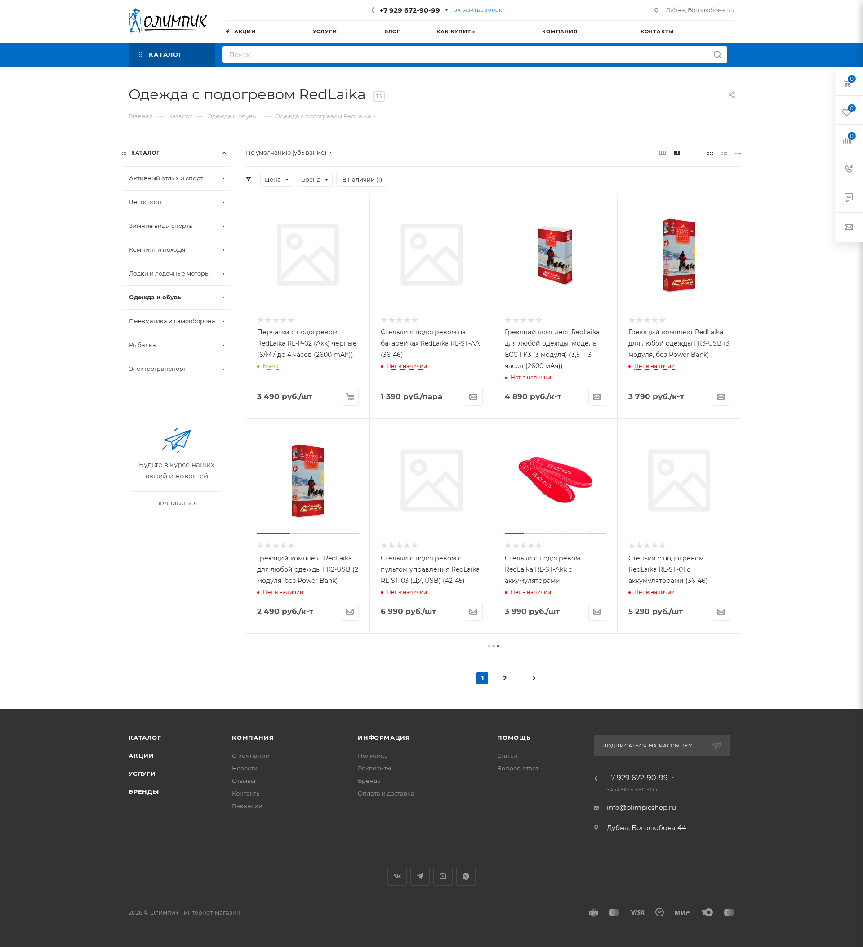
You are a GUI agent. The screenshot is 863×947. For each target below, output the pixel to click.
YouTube (443, 876)
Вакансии (247, 805)
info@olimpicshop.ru (641, 807)
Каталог (145, 737)
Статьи (507, 755)
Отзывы (243, 780)
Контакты (246, 793)
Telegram (420, 876)
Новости (245, 768)
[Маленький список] (662, 152)
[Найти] (717, 54)
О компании (251, 755)
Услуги (142, 773)
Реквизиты (374, 768)
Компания (253, 737)
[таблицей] (738, 152)
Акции (141, 755)
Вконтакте (397, 876)
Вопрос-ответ (517, 768)
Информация (384, 737)
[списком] (724, 152)
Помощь (514, 737)
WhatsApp (466, 876)
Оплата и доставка (386, 793)
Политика (373, 755)
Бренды (144, 791)
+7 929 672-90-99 (409, 10)
